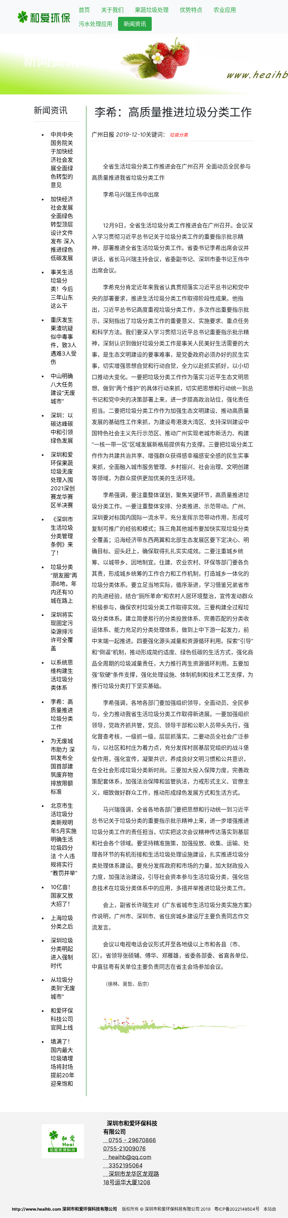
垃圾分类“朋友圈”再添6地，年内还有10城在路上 (64, 583)
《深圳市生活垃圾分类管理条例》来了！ (62, 536)
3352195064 (123, 1165)
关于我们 (112, 9)
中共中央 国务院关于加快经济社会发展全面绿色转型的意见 (62, 159)
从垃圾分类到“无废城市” (63, 988)
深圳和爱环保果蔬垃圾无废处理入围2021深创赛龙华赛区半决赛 (63, 480)
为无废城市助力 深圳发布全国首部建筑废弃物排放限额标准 (63, 766)
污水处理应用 (95, 23)
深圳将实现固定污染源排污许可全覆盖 (62, 631)
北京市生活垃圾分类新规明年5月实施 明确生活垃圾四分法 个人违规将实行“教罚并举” (64, 839)
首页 (84, 9)
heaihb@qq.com (127, 1156)
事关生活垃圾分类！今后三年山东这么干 (62, 289)
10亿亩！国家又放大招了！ (62, 895)
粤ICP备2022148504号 (237, 1209)
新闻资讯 (135, 23)
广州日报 (103, 134)
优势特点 (191, 9)
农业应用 (225, 9)
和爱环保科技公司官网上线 (62, 1019)
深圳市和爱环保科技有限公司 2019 (177, 1209)
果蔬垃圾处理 (152, 9)
